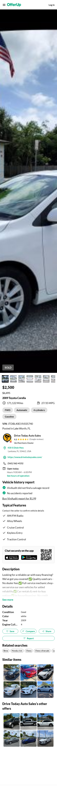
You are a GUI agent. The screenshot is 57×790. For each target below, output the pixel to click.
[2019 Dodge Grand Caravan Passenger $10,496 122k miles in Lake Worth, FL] (28, 738)
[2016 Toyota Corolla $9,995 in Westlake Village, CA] (12, 672)
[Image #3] (21, 379)
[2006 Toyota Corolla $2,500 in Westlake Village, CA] (45, 689)
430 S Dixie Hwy (16, 447)
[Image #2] (13, 379)
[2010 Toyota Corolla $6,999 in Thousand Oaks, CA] (12, 689)
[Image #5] (38, 379)
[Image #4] (29, 379)
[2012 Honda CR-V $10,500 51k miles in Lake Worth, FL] (12, 721)
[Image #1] (5, 379)
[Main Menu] (4, 5)
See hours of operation (18, 475)
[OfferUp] (14, 5)
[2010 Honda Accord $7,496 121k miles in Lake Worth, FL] (12, 738)
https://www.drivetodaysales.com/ (25, 457)
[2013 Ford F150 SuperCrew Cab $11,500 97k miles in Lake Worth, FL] (28, 721)
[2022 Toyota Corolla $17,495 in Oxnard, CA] (45, 672)
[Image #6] (46, 379)
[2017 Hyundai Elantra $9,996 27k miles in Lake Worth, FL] (45, 738)
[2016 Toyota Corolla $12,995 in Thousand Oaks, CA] (28, 689)
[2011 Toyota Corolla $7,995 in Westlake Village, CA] (28, 672)
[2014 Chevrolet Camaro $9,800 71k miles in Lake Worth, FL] (45, 721)
